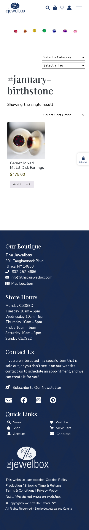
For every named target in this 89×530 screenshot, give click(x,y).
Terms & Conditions (19, 490)
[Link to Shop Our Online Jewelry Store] (8, 428)
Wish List (63, 422)
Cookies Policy (56, 480)
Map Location (22, 283)
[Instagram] (39, 400)
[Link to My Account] (9, 434)
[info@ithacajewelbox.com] (7, 277)
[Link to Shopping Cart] (52, 428)
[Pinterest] (53, 400)
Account (19, 434)
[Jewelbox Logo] (27, 458)
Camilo (67, 509)
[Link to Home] (15, 8)
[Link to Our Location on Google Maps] (7, 283)
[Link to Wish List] (61, 8)
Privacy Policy (47, 490)
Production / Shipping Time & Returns (33, 485)
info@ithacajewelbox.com (31, 277)
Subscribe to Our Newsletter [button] (37, 387)
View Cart (63, 428)
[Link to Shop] (54, 8)
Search (18, 422)
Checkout (64, 434)
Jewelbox (50, 509)
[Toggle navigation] (79, 8)
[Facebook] (25, 400)
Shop (17, 428)
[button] (46, 8)
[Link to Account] (69, 8)
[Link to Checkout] (52, 434)
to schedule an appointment (37, 371)
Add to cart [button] (21, 184)
